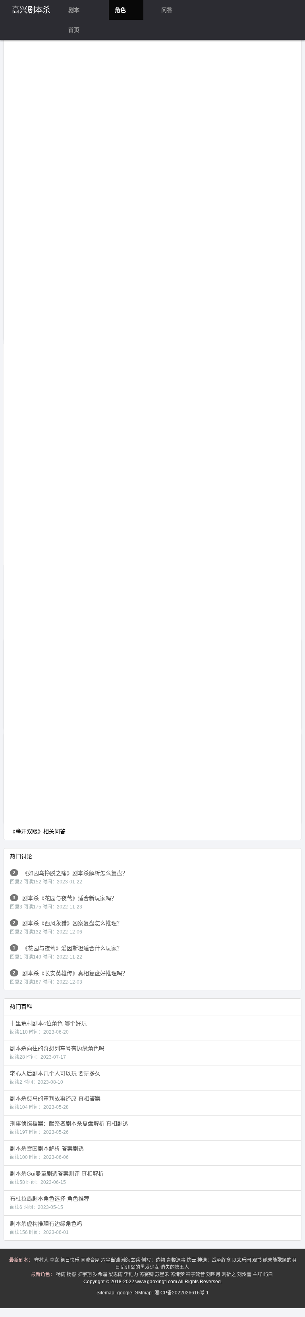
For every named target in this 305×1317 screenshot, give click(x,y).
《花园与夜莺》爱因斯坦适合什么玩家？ (66, 952)
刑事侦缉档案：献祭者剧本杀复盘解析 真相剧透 (69, 1127)
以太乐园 (242, 1260)
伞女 (55, 1260)
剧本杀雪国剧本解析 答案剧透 (47, 1152)
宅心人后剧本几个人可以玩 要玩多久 (55, 1077)
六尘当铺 (111, 1260)
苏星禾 (162, 1274)
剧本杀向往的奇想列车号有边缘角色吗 (57, 1052)
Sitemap (105, 1293)
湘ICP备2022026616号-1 (181, 1293)
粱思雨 (116, 1274)
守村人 (42, 1260)
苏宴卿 (147, 1274)
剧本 (73, 10)
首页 (73, 30)
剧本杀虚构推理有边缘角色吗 (46, 1227)
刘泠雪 (245, 1274)
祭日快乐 (70, 1260)
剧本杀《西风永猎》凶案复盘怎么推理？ (66, 927)
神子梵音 (196, 1274)
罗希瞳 (100, 1274)
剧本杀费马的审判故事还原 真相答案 (55, 1102)
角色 (120, 10)
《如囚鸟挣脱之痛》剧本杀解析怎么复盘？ (69, 877)
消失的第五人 (175, 1267)
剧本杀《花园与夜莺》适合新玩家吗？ (63, 902)
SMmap (143, 1293)
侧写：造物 (153, 1260)
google (124, 1293)
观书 (257, 1260)
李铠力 (131, 1274)
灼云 (192, 1260)
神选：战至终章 (214, 1260)
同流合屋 (91, 1260)
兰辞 (258, 1274)
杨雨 (61, 1274)
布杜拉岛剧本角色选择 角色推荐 (49, 1202)
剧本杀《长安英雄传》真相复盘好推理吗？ (69, 977)
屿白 (268, 1274)
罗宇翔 (85, 1274)
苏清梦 (178, 1274)
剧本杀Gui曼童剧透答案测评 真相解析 (57, 1177)
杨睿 (72, 1274)
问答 (166, 10)
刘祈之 (229, 1274)
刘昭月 (214, 1274)
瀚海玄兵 (131, 1260)
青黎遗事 (176, 1260)
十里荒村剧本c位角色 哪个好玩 (48, 1027)
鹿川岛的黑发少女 (140, 1267)
